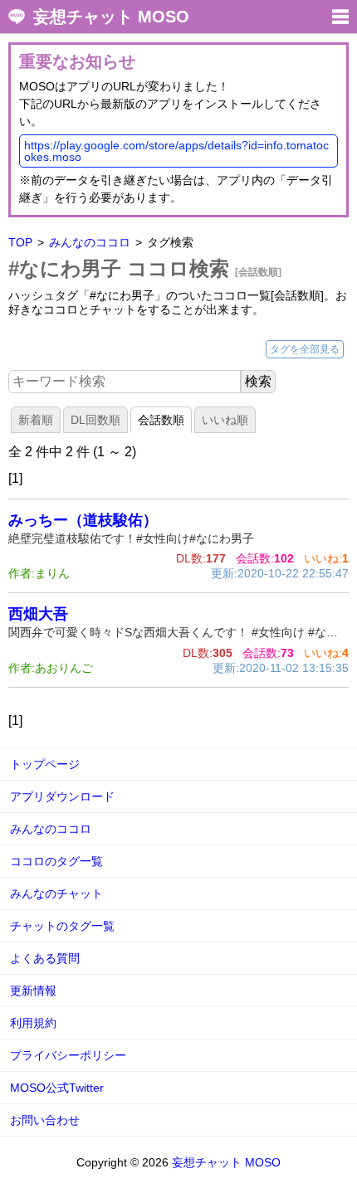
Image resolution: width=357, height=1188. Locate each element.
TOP (20, 242)
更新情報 (33, 990)
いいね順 (225, 419)
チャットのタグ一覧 (62, 925)
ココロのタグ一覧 (56, 861)
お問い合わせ (45, 1120)
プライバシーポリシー (68, 1055)
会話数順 (161, 419)
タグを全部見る (305, 349)
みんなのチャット (56, 893)
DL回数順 (95, 419)
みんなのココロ (89, 242)
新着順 (35, 419)
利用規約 (33, 1023)
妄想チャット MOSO (111, 16)
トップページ (45, 764)
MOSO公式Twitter (57, 1087)
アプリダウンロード (62, 796)
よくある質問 (45, 958)
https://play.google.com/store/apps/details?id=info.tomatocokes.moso (176, 151)
